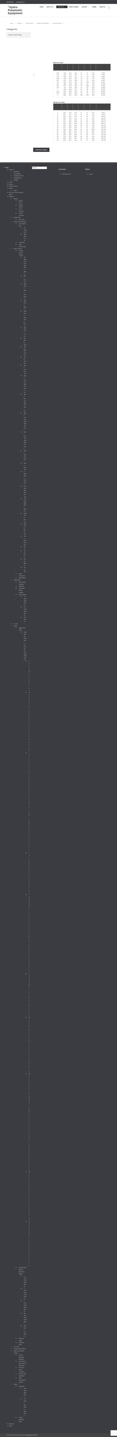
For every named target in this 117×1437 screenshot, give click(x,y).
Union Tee (25, 569)
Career (94, 7)
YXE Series (25, 619)
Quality (16, 180)
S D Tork (16, 1347)
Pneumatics (17, 580)
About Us (50, 7)
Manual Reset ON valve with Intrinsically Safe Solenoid (29, 1121)
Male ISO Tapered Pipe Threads (25, 421)
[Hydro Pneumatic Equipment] (18, 10)
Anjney (16, 199)
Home (41, 7)
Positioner (22, 242)
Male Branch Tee (25, 369)
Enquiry (11, 184)
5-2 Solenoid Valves (25, 611)
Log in (91, 174)
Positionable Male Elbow (25, 505)
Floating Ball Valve (25, 1392)
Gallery (84, 7)
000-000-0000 (10, 2)
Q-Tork (16, 624)
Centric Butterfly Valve (21, 1420)
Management (18, 178)
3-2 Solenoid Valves (25, 601)
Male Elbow (22, 578)
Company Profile (19, 176)
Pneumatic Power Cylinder (22, 590)
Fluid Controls (18, 249)
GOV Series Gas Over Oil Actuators (22, 1363)
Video (15, 190)
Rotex (15, 626)
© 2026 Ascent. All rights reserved (15, 1435)
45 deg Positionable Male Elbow (25, 265)
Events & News (74, 7)
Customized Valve (29, 675)
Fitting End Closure (25, 351)
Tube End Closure (25, 540)
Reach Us (102, 7)
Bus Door (21, 219)
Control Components (20, 221)
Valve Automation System (22, 1380)
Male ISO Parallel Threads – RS (25, 403)
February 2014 (66, 174)
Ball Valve (21, 1386)
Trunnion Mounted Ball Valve (25, 1407)
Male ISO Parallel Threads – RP (25, 384)
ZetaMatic (34, 1435)
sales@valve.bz (20, 2)
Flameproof (25, 230)
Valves (15, 1384)
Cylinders (21, 586)
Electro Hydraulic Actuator (21, 1357)
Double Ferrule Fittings (21, 253)
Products (61, 7)
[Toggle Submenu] (27, 34)
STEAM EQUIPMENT (20, 1349)
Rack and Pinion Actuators (21, 1370)
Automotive (17, 217)
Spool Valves (22, 594)
